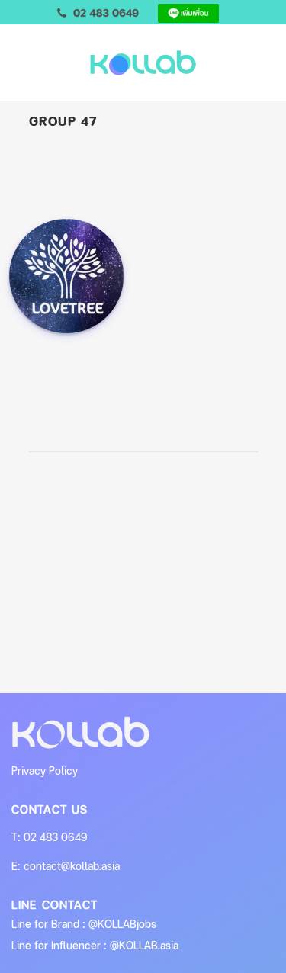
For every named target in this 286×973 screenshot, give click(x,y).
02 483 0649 (56, 837)
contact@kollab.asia (72, 866)
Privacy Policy (44, 770)
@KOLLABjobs (122, 924)
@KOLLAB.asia (144, 945)
